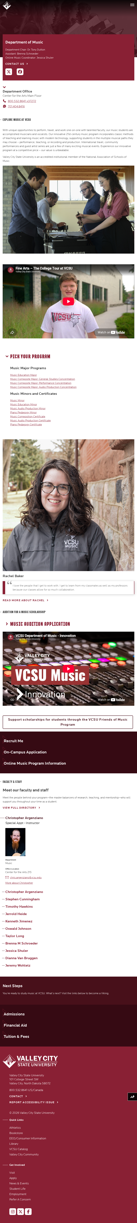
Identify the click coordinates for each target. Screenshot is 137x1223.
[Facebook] (18, 72)
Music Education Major (23, 375)
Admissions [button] (14, 1014)
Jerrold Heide (16, 914)
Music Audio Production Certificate (30, 420)
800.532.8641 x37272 (22, 101)
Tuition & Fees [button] (16, 1036)
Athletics (15, 1127)
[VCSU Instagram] (11, 1212)
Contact (16, 1096)
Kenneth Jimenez (18, 921)
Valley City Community (24, 1154)
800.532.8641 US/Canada (26, 1090)
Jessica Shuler (16, 951)
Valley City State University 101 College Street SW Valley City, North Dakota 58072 (29, 1079)
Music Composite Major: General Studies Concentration (42, 379)
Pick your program (30, 356)
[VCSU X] (19, 1212)
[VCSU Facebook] (27, 1212)
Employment (17, 1194)
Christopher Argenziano (24, 818)
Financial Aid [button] (15, 1025)
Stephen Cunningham (22, 899)
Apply (13, 1178)
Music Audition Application (40, 624)
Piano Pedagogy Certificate (26, 424)
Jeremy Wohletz (17, 965)
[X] (7, 72)
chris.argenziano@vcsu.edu (26, 877)
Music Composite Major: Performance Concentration (40, 383)
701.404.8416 (16, 106)
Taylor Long (14, 936)
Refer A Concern (20, 1199)
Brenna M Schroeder (21, 943)
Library (13, 1144)
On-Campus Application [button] (25, 752)
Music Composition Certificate (27, 416)
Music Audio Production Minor (27, 408)
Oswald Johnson (18, 929)
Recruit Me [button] (13, 741)
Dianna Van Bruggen (21, 958)
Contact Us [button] (14, 64)
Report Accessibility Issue (31, 1102)
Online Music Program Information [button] (35, 763)
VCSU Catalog (18, 1149)
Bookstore (16, 1133)
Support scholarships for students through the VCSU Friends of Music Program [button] (68, 722)
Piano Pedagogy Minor (23, 412)
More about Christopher (19, 882)
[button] (7, 5)
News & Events (19, 1183)
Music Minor (17, 400)
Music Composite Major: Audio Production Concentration (43, 387)
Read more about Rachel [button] (23, 600)
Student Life (17, 1189)
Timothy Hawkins (19, 906)
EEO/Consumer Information (27, 1138)
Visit (12, 1172)
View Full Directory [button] (19, 807)
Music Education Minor (23, 404)
